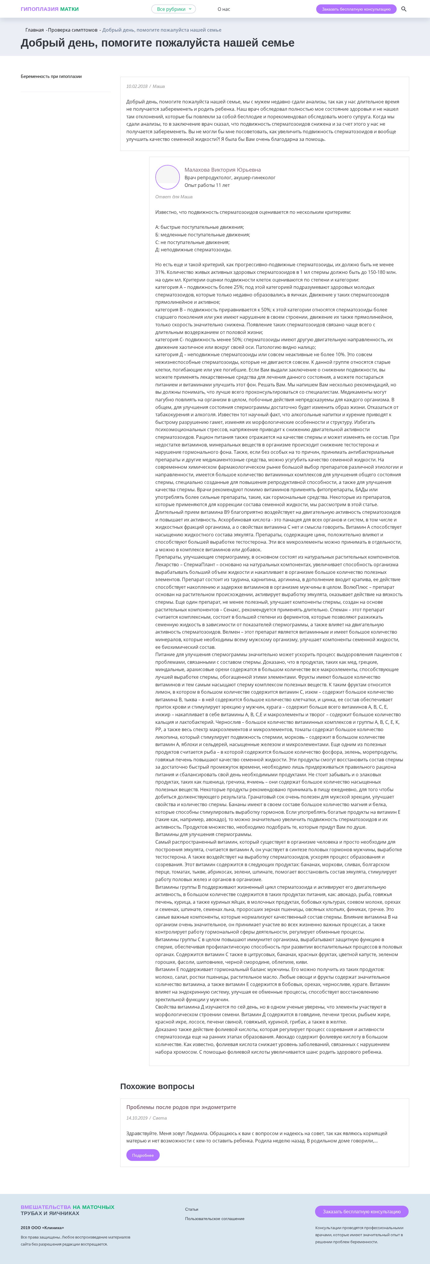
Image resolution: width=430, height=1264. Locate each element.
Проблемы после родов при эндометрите (181, 1107)
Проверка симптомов (72, 30)
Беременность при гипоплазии (51, 76)
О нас (224, 9)
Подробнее (143, 1155)
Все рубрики (171, 9)
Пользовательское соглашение (215, 1218)
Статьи (191, 1209)
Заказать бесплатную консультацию (356, 9)
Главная (34, 30)
